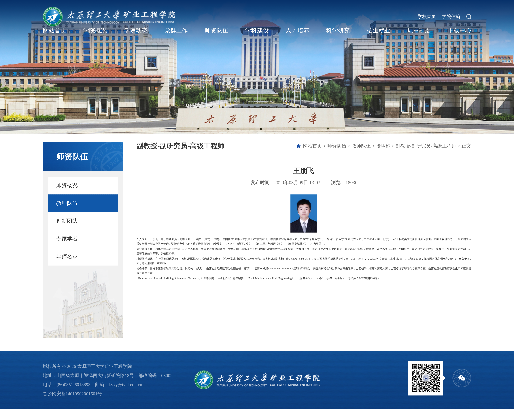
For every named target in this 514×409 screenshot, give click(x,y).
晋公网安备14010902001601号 (72, 393)
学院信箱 (451, 17)
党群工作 (176, 31)
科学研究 (338, 31)
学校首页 (427, 17)
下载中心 (459, 31)
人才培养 (297, 31)
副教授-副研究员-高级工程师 (425, 146)
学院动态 (135, 31)
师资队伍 (216, 31)
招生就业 (378, 31)
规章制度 (419, 31)
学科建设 (257, 31)
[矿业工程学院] (109, 16)
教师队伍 (361, 146)
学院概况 (95, 31)
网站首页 (54, 31)
